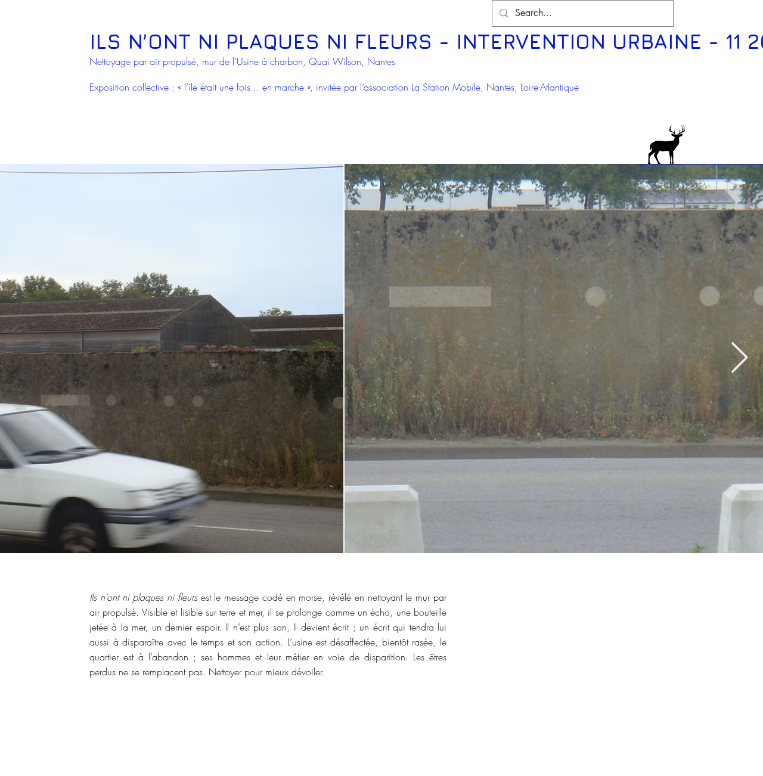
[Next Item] (739, 358)
